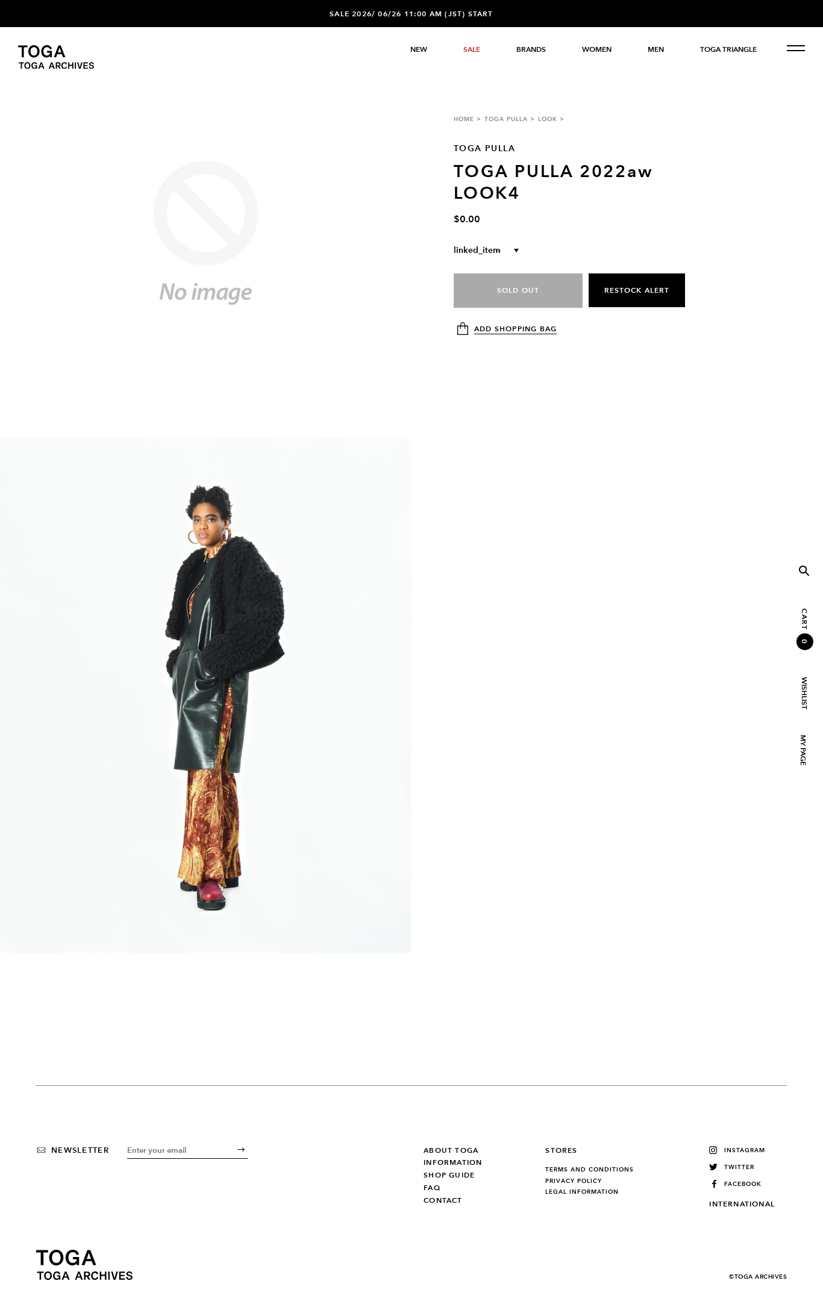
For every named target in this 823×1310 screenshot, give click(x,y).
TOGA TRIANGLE (728, 49)
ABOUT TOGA (451, 1150)
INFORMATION (453, 1162)
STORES (561, 1150)
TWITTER (739, 1167)
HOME (464, 119)
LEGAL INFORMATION (582, 1192)
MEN (656, 49)
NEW (418, 49)
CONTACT (443, 1200)
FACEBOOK (743, 1184)
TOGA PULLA (506, 119)
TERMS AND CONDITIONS (589, 1169)
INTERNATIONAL (742, 1204)
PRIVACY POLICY (573, 1181)
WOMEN (597, 49)
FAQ (432, 1188)
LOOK (547, 119)
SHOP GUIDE (449, 1175)
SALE (471, 49)
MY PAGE (802, 750)
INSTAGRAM (744, 1150)
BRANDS (531, 49)
